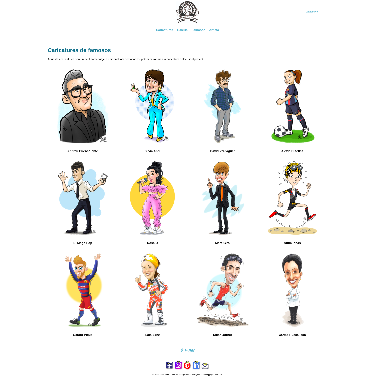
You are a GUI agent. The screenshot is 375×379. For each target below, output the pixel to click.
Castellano (312, 11)
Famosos (198, 30)
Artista (214, 30)
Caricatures (164, 30)
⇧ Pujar (187, 350)
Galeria (182, 30)
